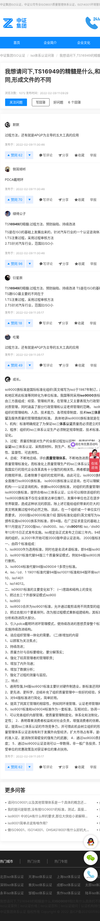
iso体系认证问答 (42, 55)
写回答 (41, 102)
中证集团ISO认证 (12, 55)
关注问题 (16, 102)
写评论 (48, 155)
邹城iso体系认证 (40, 893)
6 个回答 (74, 102)
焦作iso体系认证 (68, 893)
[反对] (29, 155)
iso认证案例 (8, 906)
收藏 (81, 155)
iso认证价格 (28, 906)
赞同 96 (17, 264)
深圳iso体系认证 (12, 885)
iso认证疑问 (69, 906)
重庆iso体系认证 (40, 885)
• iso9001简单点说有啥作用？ (27, 823)
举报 (93, 155)
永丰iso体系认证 (12, 893)
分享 (65, 155)
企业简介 (50, 43)
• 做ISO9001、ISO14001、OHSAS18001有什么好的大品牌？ (50, 830)
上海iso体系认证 (68, 877)
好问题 (58, 102)
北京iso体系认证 (12, 877)
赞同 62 (16, 155)
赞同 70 (16, 200)
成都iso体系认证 (68, 885)
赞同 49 (17, 365)
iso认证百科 (49, 906)
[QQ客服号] (91, 842)
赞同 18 (16, 323)
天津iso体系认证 (40, 877)
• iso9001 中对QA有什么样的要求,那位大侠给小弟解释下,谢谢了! (52, 816)
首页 (16, 43)
